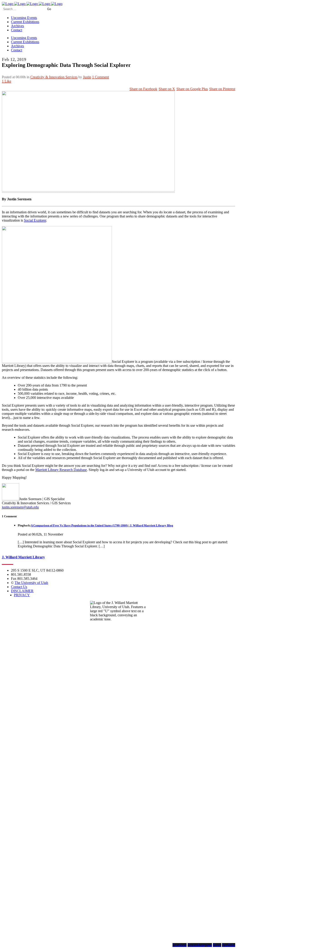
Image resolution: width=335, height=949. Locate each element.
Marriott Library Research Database (61, 470)
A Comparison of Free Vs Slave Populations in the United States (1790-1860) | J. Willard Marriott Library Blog (102, 525)
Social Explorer (35, 220)
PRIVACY (22, 595)
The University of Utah (31, 583)
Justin (87, 77)
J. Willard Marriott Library (23, 557)
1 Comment (100, 77)
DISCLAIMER (22, 591)
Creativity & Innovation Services (53, 77)
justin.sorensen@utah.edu (20, 507)
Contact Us (19, 587)
